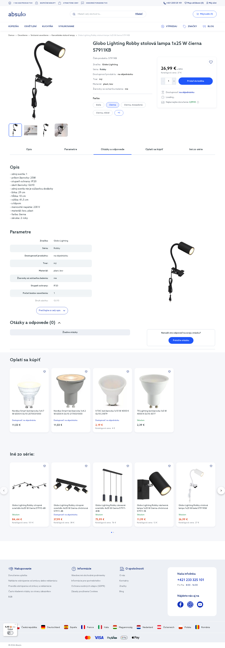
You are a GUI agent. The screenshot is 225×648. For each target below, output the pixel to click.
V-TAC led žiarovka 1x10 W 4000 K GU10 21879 (112, 412)
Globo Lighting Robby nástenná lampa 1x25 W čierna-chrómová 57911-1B (152, 508)
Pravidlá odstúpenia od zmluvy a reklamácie (29, 586)
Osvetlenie (23, 35)
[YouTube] (200, 605)
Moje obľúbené (194, 3)
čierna (112, 105)
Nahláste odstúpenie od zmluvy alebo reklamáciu (32, 581)
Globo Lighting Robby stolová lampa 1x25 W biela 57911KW (193, 507)
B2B (10, 597)
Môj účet (213, 3)
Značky (123, 586)
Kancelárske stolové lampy (63, 35)
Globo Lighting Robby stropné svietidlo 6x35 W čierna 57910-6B (29, 507)
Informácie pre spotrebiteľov (86, 581)
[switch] (10, 633)
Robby (103, 69)
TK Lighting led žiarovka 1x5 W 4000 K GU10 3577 (152, 412)
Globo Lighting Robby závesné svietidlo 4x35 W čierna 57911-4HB (110, 508)
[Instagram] (190, 605)
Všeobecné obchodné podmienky (88, 575)
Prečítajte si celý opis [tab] (49, 310)
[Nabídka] (15, 625)
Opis (29, 149)
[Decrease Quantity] (163, 81)
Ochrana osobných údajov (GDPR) (88, 586)
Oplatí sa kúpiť (154, 149)
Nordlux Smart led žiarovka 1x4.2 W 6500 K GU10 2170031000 (70, 412)
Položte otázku (181, 340)
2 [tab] (113, 532)
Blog (121, 591)
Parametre (70, 149)
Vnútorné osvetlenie (40, 35)
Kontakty (124, 581)
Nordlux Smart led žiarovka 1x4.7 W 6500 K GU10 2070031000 (28, 412)
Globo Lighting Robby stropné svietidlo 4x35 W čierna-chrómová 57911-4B (71, 508)
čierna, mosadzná (133, 105)
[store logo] (17, 14)
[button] (198, 102)
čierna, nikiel (102, 113)
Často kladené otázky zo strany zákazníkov (29, 591)
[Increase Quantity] (174, 81)
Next (221, 490)
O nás (122, 575)
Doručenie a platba (17, 575)
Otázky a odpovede (112, 149)
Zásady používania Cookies (84, 591)
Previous (4, 490)
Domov (11, 35)
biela (98, 105)
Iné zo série (196, 149)
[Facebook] (180, 605)
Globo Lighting (61, 241)
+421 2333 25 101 (174, 3)
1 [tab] (111, 532)
